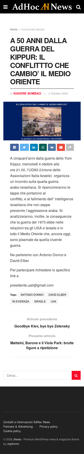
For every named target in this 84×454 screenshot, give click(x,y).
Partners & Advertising (18, 426)
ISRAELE (40, 301)
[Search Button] (76, 375)
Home (13, 29)
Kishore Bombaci (27, 93)
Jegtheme (13, 444)
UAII (53, 301)
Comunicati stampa (33, 29)
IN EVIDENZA (20, 301)
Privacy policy (48, 426)
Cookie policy (12, 431)
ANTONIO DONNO (32, 294)
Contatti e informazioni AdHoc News (26, 422)
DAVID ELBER (57, 294)
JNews (17, 439)
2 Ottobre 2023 (58, 93)
